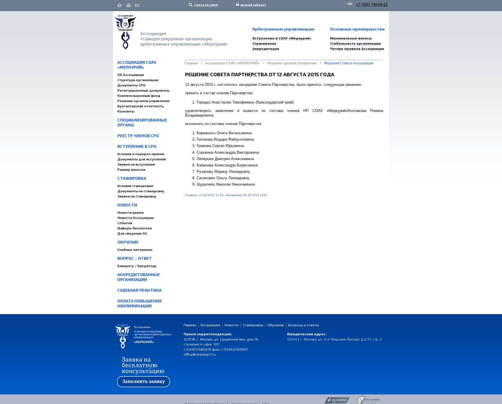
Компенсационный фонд (138, 95)
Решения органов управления (143, 101)
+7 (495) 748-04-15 (372, 4)
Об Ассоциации (130, 75)
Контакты (125, 111)
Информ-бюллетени (134, 228)
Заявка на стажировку (136, 196)
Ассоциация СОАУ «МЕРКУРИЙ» (136, 65)
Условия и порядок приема (140, 154)
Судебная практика (139, 290)
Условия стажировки (135, 186)
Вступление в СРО (136, 146)
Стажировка (131, 178)
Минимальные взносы (351, 38)
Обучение (128, 242)
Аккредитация (265, 48)
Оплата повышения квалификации (139, 303)
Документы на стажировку (140, 191)
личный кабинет (251, 4)
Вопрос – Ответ (134, 258)
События (124, 223)
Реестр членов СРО (138, 135)
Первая (190, 325)
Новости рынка (130, 212)
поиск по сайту (206, 4)
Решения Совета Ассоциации (348, 63)
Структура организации (137, 80)
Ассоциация (210, 325)
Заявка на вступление (136, 164)
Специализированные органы (142, 122)
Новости (127, 204)
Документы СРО (131, 85)
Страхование (264, 43)
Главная (191, 63)
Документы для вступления (141, 159)
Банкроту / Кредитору (137, 266)
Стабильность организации (355, 43)
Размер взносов (131, 169)
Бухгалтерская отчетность (140, 106)
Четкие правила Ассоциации (357, 48)
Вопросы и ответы (303, 325)
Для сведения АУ (132, 233)
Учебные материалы (134, 249)
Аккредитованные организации (138, 277)
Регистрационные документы (143, 90)
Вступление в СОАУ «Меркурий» (281, 38)
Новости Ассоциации (135, 217)
